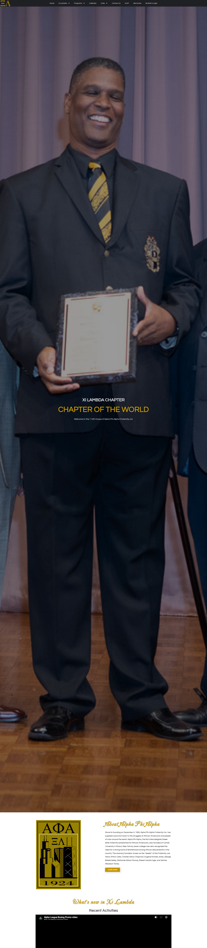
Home (52, 3)
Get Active (137, 3)
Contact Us (116, 3)
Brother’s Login (151, 3)
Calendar (92, 3)
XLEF (127, 3)
